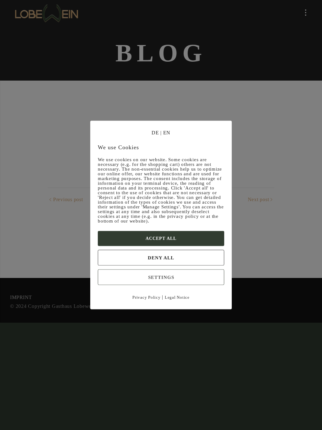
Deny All (161, 257)
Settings (161, 277)
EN (167, 132)
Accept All (161, 238)
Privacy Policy (146, 297)
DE (155, 132)
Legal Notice (177, 297)
